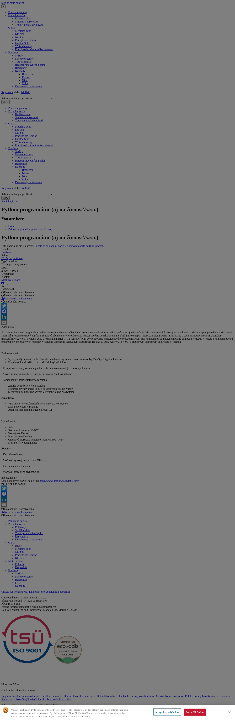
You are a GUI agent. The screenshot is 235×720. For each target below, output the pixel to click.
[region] (117, 712)
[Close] (229, 712)
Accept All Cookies (195, 712)
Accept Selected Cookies (167, 712)
